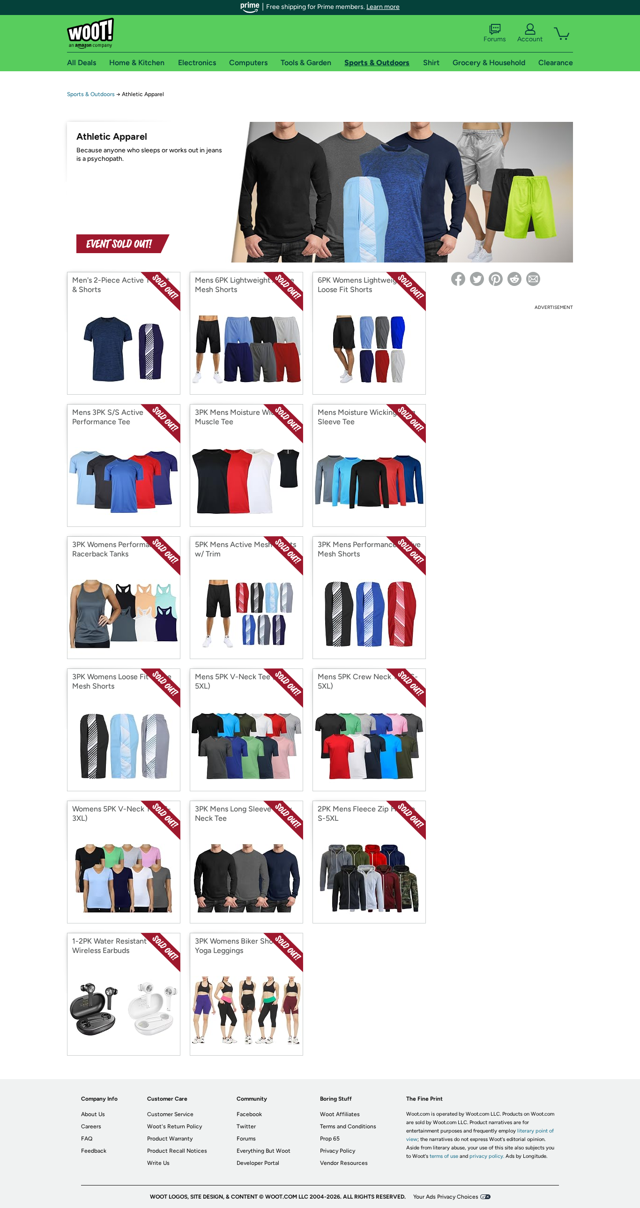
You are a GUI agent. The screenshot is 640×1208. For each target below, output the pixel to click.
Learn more (383, 7)
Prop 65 (330, 1138)
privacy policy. (486, 1156)
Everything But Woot (263, 1151)
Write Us (158, 1163)
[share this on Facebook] (458, 279)
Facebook (249, 1114)
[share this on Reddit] (514, 279)
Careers (91, 1126)
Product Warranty (170, 1138)
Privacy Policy (337, 1151)
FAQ (86, 1138)
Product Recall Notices (177, 1151)
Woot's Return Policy (174, 1126)
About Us (93, 1114)
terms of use (444, 1156)
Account (530, 39)
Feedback (93, 1151)
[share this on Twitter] (477, 279)
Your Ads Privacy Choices (445, 1196)
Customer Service (170, 1114)
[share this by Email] (533, 279)
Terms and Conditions (348, 1126)
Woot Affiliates (340, 1114)
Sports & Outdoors (91, 94)
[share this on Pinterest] (496, 279)
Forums (495, 39)
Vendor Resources (344, 1163)
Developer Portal (258, 1163)
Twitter (246, 1126)
